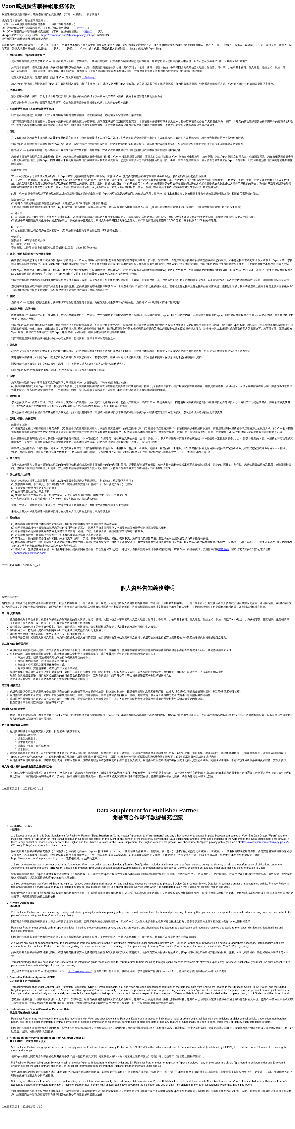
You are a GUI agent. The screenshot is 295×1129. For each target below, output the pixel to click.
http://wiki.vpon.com (79, 971)
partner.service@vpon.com (29, 552)
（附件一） (88, 77)
